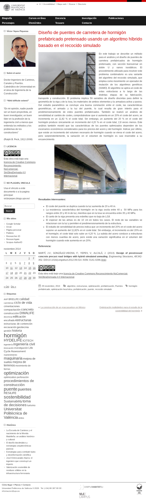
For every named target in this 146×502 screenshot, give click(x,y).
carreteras (8, 303)
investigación (21, 348)
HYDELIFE (13, 340)
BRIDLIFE (14, 299)
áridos (21, 418)
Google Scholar (13, 224)
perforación (23, 377)
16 (34, 268)
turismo (31, 405)
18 (11, 273)
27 (20, 278)
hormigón (15, 335)
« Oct (6, 286)
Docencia (60, 18)
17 (7, 273)
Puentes (119, 286)
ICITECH (28, 340)
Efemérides (35, 23)
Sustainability (13, 401)
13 (20, 268)
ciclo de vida (23, 302)
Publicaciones (116, 18)
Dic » (13, 286)
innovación (9, 348)
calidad (24, 299)
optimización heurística (61, 289)
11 (11, 268)
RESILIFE (10, 393)
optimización (94, 286)
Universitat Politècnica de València (15, 413)
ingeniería (8, 344)
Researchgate (12, 239)
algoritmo (71, 286)
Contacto (87, 23)
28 (25, 278)
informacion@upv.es (11, 491)
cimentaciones (12, 306)
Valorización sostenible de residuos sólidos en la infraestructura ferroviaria (18, 470)
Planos (17, 485)
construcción (11, 313)
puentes (24, 389)
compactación (12, 309)
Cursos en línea (37, 18)
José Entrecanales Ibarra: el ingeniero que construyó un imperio (19, 461)
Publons (10, 233)
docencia (8, 317)
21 (25, 273)
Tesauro (59, 23)
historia (17, 330)
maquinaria (13, 358)
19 (16, 273)
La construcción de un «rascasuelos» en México (62, 307)
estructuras (82, 286)
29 (30, 278)
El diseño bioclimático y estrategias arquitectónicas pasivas (18, 446)
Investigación (89, 18)
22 (30, 273)
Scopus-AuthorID (14, 242)
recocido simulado (103, 289)
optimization (10, 377)
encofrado (9, 320)
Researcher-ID (13, 236)
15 (30, 268)
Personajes (8, 23)
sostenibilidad (17, 397)
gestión (7, 331)
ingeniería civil (24, 344)
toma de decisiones (17, 403)
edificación (19, 316)
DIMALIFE (27, 313)
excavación (10, 327)
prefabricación (107, 286)
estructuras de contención (18, 323)
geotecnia (23, 327)
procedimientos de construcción (19, 383)
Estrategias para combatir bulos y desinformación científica (21, 453)
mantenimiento (10, 355)
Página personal (13, 230)
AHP (6, 299)
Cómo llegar (7, 485)
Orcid (8, 227)
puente (91, 289)
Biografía (7, 18)
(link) (103, 260)
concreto (27, 309)
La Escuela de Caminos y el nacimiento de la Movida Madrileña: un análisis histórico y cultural (20, 435)
